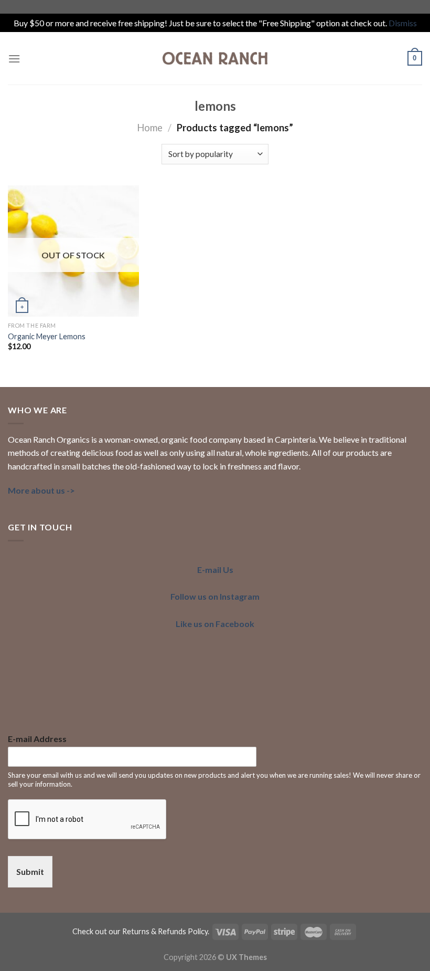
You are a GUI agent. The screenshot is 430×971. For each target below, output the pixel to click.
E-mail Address (37, 739)
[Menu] (14, 58)
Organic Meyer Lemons (46, 336)
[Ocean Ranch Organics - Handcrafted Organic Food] (215, 58)
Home (150, 127)
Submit (30, 871)
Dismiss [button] (403, 23)
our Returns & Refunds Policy (158, 931)
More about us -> (41, 490)
